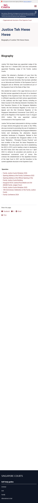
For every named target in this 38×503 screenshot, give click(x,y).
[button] (28, 1)
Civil (2, 491)
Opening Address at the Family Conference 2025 (18, 175)
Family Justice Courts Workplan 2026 (15, 173)
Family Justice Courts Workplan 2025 (15, 187)
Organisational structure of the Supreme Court (17, 20)
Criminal (3, 487)
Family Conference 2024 (11, 194)
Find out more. (23, 16)
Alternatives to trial (6, 498)
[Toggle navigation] (35, 6)
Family (3, 494)
